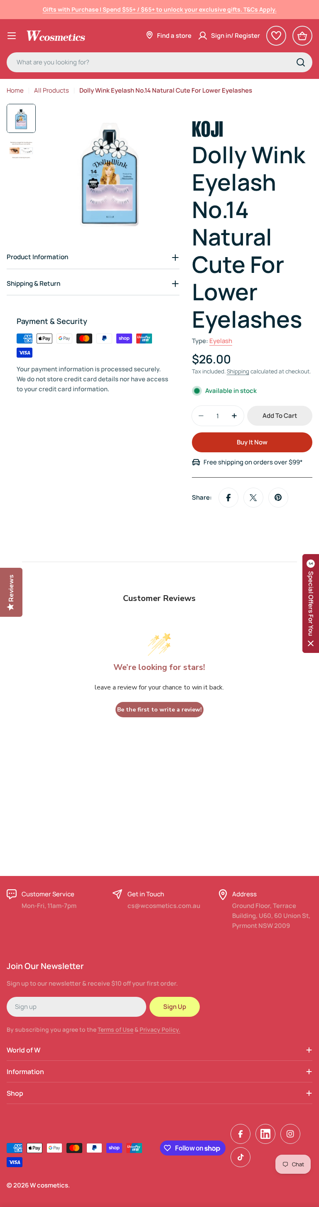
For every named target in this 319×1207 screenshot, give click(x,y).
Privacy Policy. (160, 1029)
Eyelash (220, 340)
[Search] (301, 62)
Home (15, 90)
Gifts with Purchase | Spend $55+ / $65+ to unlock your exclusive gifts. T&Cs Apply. (160, 9)
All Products (51, 90)
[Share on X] (253, 498)
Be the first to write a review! (159, 710)
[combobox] (159, 62)
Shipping (238, 371)
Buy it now (252, 442)
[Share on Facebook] (228, 498)
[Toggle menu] (12, 36)
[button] (310, 603)
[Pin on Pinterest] (278, 498)
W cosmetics (49, 1185)
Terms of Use (115, 1029)
